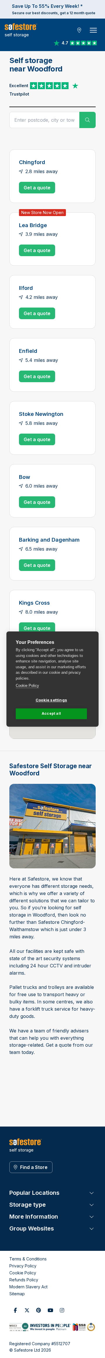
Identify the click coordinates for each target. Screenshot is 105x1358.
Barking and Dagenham (49, 539)
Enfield (28, 351)
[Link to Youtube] (50, 1310)
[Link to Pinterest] (38, 1310)
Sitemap (17, 1293)
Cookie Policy (27, 685)
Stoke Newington (41, 414)
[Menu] (93, 30)
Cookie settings (51, 700)
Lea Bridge (33, 225)
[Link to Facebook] (15, 1310)
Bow (24, 477)
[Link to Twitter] (27, 1310)
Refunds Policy (23, 1279)
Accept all (51, 713)
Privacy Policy (22, 1265)
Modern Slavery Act (28, 1286)
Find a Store (34, 1167)
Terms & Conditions (28, 1258)
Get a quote (37, 188)
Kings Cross (34, 602)
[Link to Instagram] (62, 1310)
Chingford (32, 162)
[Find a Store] (79, 30)
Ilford (26, 288)
